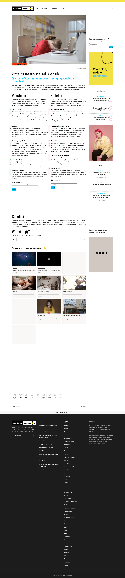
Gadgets (66, 460)
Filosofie (66, 454)
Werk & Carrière (68, 562)
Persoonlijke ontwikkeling (70, 508)
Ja (84, 239)
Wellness (66, 559)
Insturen (14, 189)
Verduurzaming (68, 546)
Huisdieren (67, 476)
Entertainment (67, 444)
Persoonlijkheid (68, 511)
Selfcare (66, 527)
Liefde (65, 479)
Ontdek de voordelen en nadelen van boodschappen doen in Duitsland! (101, 196)
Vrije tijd (66, 555)
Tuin (65, 543)
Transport (66, 539)
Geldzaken (67, 463)
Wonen (66, 565)
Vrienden (66, 552)
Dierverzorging (68, 438)
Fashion (66, 451)
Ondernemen (67, 498)
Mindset (66, 495)
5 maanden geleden (101, 177)
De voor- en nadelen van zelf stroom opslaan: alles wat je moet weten (101, 99)
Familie (66, 447)
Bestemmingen (68, 431)
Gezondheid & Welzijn (69, 466)
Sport (65, 533)
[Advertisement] (30, 201)
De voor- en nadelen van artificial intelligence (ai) (101, 109)
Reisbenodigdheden (69, 517)
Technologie (67, 536)
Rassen (66, 514)
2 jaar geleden (101, 189)
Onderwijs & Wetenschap (70, 501)
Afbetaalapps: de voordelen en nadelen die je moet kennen (101, 173)
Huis (65, 473)
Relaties (66, 524)
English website (17, 435)
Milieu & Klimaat (68, 492)
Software (66, 530)
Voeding (66, 549)
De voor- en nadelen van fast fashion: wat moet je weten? (101, 118)
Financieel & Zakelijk (69, 457)
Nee (14, 239)
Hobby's (66, 470)
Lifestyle (66, 482)
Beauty (66, 428)
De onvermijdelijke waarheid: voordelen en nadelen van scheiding (101, 185)
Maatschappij (67, 485)
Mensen (66, 489)
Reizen (66, 520)
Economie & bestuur (69, 441)
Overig (65, 505)
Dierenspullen (67, 435)
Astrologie (66, 425)
